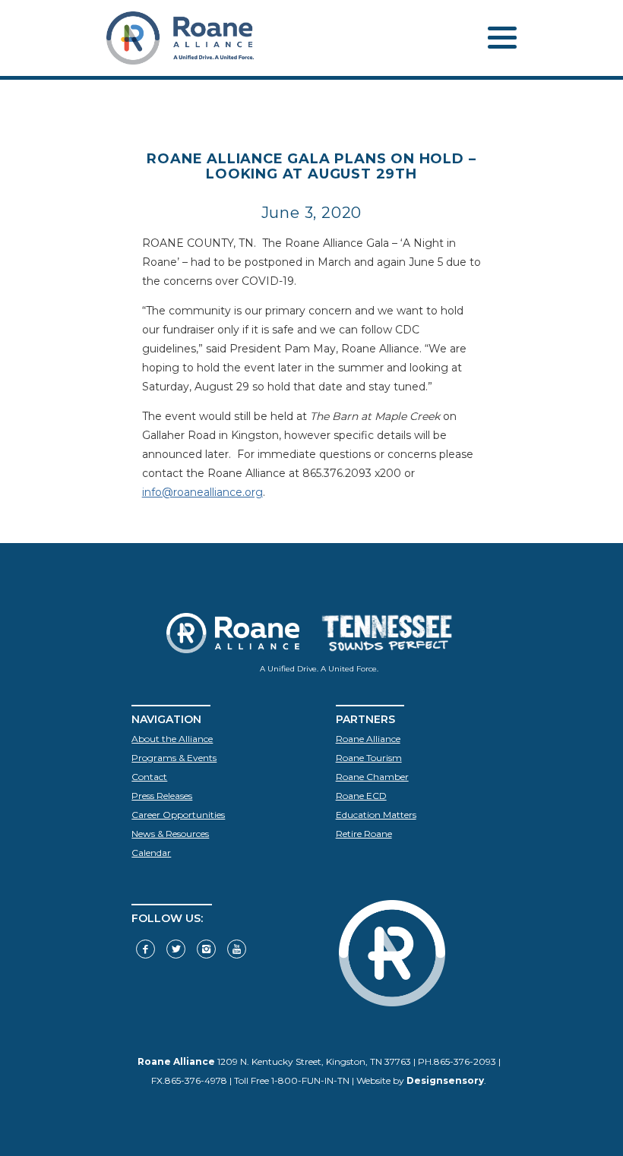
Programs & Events (174, 757)
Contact (149, 776)
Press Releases (161, 795)
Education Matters (376, 814)
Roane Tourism (369, 757)
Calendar (151, 852)
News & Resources (170, 833)
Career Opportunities (178, 814)
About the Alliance (172, 738)
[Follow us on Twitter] (175, 949)
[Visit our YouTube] (236, 949)
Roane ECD (361, 795)
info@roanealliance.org (202, 492)
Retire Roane (364, 833)
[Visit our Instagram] (206, 949)
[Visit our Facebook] (145, 949)
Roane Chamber (372, 776)
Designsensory (445, 1080)
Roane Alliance (368, 738)
